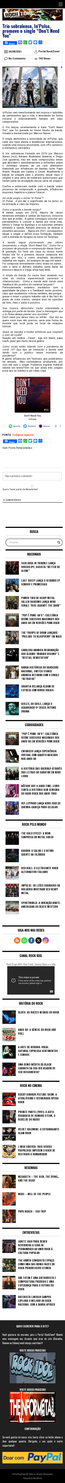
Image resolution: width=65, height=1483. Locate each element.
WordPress (37, 1478)
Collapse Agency (23, 434)
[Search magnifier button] (59, 542)
